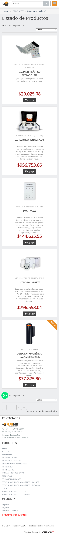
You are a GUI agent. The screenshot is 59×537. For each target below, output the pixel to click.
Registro (5, 507)
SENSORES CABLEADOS (11, 479)
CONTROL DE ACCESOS (11, 461)
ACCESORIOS (7, 454)
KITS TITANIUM (8, 470)
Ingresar (5, 504)
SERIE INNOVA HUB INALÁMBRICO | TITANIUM (21, 485)
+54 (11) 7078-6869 (14, 428)
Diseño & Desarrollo (32, 532)
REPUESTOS (7, 476)
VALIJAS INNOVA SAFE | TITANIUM (16, 494)
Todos (4, 448)
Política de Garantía (10, 510)
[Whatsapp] (4, 395)
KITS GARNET (7, 467)
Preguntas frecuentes (14, 514)
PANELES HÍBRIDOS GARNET (13, 473)
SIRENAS (5, 488)
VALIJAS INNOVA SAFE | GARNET (15, 491)
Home (5, 11)
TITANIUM (6, 451)
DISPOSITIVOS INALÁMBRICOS (14, 464)
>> (24, 407)
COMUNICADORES (9, 457)
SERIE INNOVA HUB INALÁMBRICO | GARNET (20, 482)
